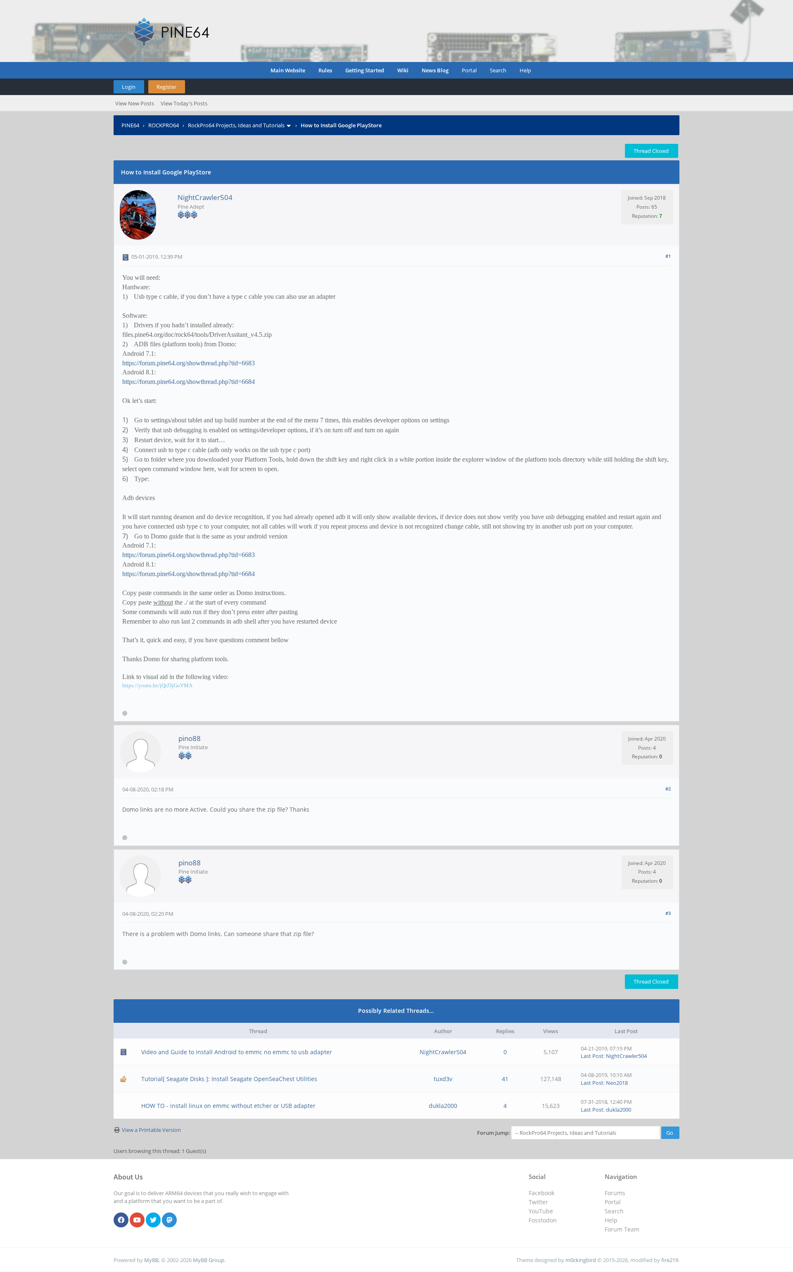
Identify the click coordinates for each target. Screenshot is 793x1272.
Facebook (541, 1193)
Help (525, 70)
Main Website (288, 70)
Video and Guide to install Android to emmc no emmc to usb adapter (236, 1052)
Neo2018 (617, 1082)
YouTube (541, 1211)
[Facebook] (121, 1220)
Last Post (592, 1056)
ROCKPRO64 (163, 125)
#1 (668, 256)
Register (166, 87)
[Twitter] (153, 1220)
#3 (668, 913)
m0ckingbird (580, 1260)
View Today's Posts (184, 103)
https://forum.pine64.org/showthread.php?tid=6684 (188, 381)
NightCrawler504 (205, 197)
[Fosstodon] (169, 1220)
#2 (668, 789)
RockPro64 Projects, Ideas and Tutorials (236, 125)
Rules (325, 70)
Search (498, 70)
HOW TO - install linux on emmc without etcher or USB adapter (228, 1106)
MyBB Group (208, 1260)
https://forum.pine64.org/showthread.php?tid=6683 (188, 363)
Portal (469, 70)
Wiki (402, 70)
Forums (615, 1193)
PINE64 (130, 125)
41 (505, 1079)
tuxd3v (443, 1079)
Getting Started (364, 70)
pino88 (189, 738)
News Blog (435, 70)
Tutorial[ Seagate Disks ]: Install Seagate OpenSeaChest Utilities (229, 1079)
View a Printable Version (151, 1130)
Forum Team (622, 1229)
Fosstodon (543, 1220)
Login (128, 87)
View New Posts (134, 103)
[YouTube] (137, 1220)
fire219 (669, 1260)
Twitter (538, 1202)
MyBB (151, 1260)
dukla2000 (443, 1106)
